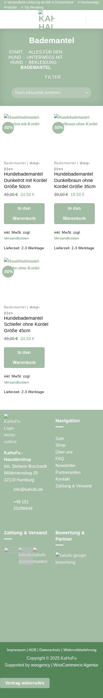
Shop (60, 445)
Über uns (64, 452)
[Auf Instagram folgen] (14, 523)
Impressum (16, 650)
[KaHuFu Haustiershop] (46, 19)
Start (16, 52)
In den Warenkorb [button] (24, 213)
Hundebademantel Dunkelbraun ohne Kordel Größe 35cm (75, 180)
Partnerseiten (68, 472)
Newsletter (65, 465)
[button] (7, 19)
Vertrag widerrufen (24, 683)
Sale (59, 438)
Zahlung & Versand (73, 486)
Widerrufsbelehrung (79, 650)
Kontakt (62, 479)
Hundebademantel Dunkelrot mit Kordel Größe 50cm (25, 180)
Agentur (90, 665)
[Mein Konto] (77, 19)
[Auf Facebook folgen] (7, 523)
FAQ (59, 458)
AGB (32, 650)
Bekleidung (43, 62)
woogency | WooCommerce (57, 665)
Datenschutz (49, 650)
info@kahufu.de (28, 489)
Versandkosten (16, 238)
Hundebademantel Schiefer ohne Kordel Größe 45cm (26, 324)
